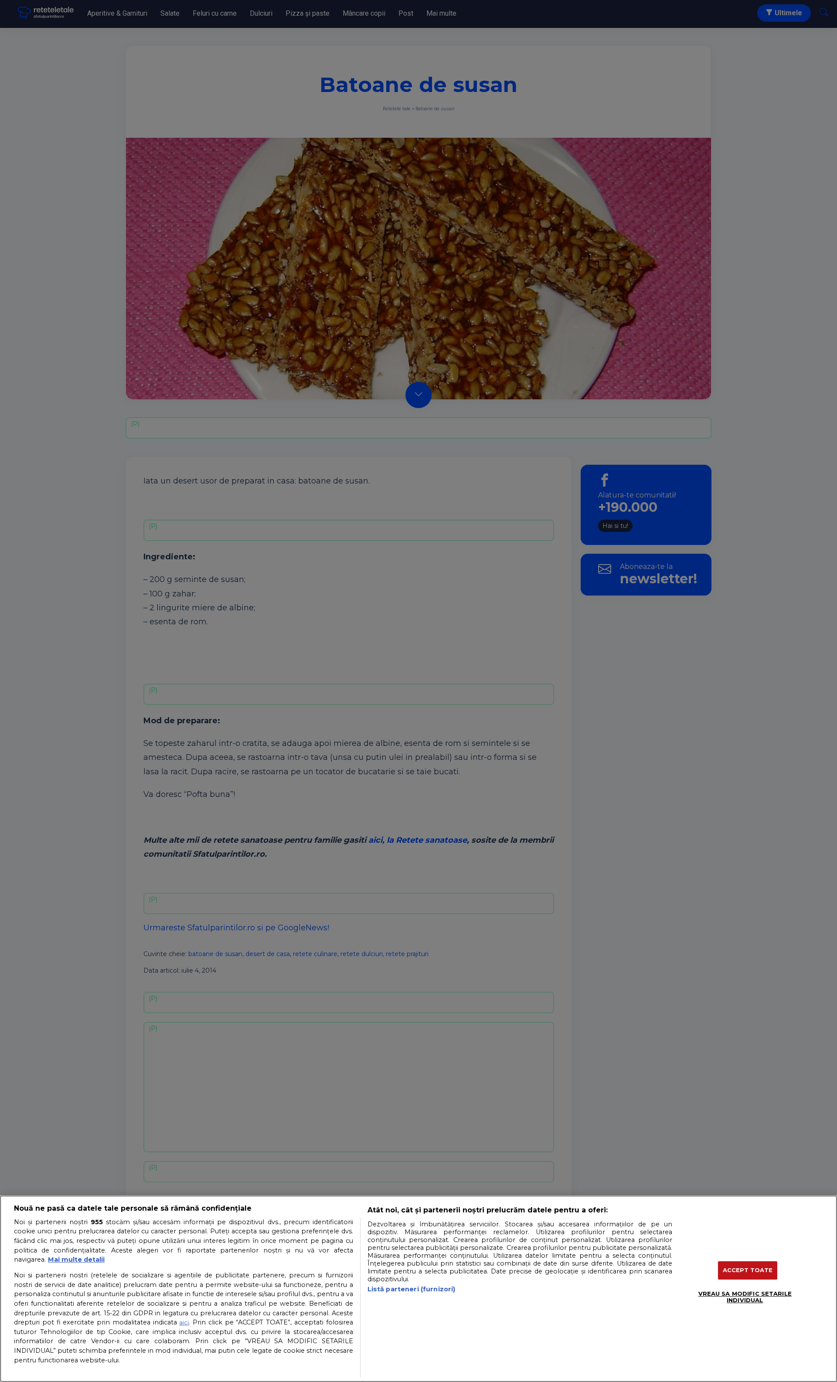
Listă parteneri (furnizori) (411, 1289)
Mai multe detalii (76, 1259)
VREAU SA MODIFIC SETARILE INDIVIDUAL (745, 1297)
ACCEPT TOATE (748, 1269)
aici (184, 1322)
